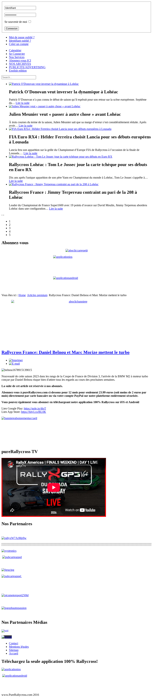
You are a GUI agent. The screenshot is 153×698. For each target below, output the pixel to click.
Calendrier (15, 50)
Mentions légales (19, 646)
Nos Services (16, 57)
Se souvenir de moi (15, 21)
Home (22, 295)
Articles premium (37, 295)
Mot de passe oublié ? (22, 37)
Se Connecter (17, 53)
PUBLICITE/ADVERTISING (27, 67)
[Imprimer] (16, 360)
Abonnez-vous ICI (20, 60)
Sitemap (13, 650)
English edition (18, 70)
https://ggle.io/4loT (35, 408)
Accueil (13, 653)
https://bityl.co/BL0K (33, 411)
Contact (13, 643)
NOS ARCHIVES (20, 63)
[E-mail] (14, 363)
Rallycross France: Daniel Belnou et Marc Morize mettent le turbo (65, 352)
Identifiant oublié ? (20, 40)
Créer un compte (19, 44)
